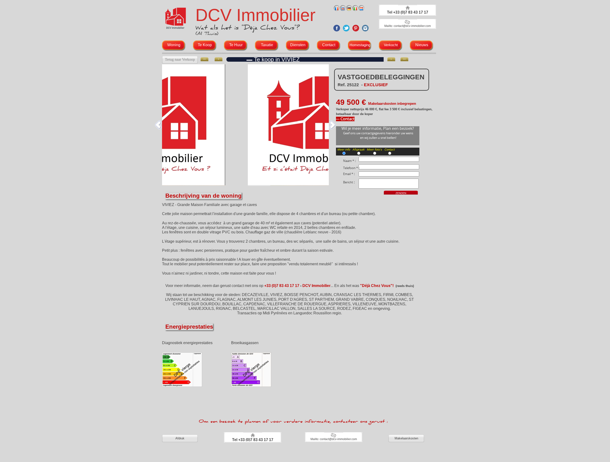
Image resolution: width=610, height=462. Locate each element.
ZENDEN (401, 193)
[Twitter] (346, 32)
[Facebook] (336, 32)
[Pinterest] (356, 32)
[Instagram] (365, 32)
